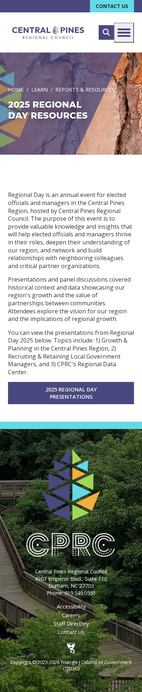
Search (106, 32)
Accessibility (71, 606)
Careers (71, 615)
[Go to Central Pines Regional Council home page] (48, 32)
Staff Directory (71, 623)
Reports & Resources (85, 89)
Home (16, 89)
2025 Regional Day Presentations (71, 393)
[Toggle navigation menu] (124, 33)
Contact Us (112, 6)
